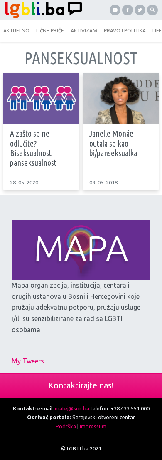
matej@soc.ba (72, 408)
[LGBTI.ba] (41, 10)
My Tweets (28, 361)
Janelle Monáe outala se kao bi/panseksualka (113, 143)
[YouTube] (115, 10)
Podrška (66, 426)
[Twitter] (140, 10)
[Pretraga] (152, 10)
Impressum (93, 426)
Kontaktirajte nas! (81, 385)
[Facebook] (127, 10)
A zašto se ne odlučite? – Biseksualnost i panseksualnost (33, 148)
